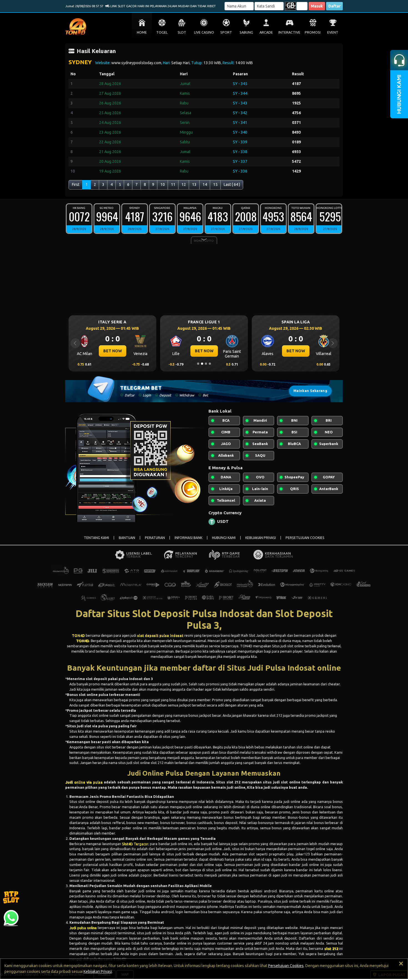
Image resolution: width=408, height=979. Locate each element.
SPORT (226, 32)
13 (194, 184)
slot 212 (331, 948)
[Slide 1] (198, 364)
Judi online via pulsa (84, 782)
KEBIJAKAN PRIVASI (260, 538)
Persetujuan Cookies (286, 965)
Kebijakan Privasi (98, 971)
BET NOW (160, 351)
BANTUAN (127, 538)
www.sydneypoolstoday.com (136, 63)
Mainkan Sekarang (310, 391)
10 (162, 184)
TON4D (78, 635)
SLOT (182, 32)
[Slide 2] (202, 364)
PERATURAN (155, 538)
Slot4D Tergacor (135, 844)
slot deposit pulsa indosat (160, 635)
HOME (142, 32)
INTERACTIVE (289, 32)
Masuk (317, 6)
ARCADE (266, 32)
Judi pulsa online (83, 928)
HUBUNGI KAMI (224, 538)
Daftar (334, 6)
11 (173, 184)
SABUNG (246, 32)
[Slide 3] (206, 364)
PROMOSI (313, 32)
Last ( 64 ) (232, 184)
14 (205, 184)
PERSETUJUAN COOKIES (305, 538)
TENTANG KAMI (96, 538)
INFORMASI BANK (188, 538)
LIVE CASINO (204, 32)
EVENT (332, 32)
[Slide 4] (210, 364)
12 (184, 184)
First (75, 184)
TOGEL (162, 32)
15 (215, 184)
